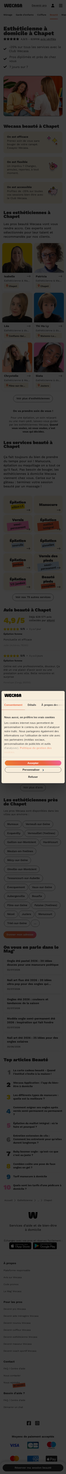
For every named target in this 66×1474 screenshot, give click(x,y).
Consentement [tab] (13, 704)
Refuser (33, 776)
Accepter (33, 763)
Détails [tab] (31, 704)
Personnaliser (31, 769)
